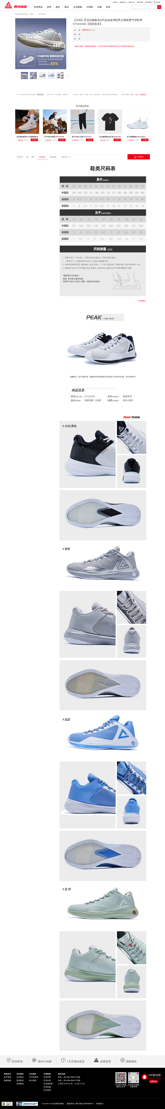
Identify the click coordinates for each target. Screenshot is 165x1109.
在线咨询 (20, 157)
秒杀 (108, 7)
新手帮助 (7, 1077)
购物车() (123, 2)
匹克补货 (47, 1080)
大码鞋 (89, 7)
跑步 (58, 7)
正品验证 (20, 1077)
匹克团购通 (48, 1084)
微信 (33, 157)
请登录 (115, 2)
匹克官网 (47, 1077)
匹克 (16, 5)
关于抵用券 (33, 1077)
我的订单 (132, 2)
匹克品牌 (47, 1090)
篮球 (49, 7)
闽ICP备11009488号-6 (85, 1103)
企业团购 (77, 7)
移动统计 (100, 1103)
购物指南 (7, 1080)
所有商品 (38, 7)
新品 (66, 7)
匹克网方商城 (58, 1103)
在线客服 (143, 94)
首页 (31, 14)
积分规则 (32, 1080)
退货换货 (20, 1080)
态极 (99, 7)
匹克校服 (47, 1087)
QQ (136, 94)
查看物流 (20, 1084)
